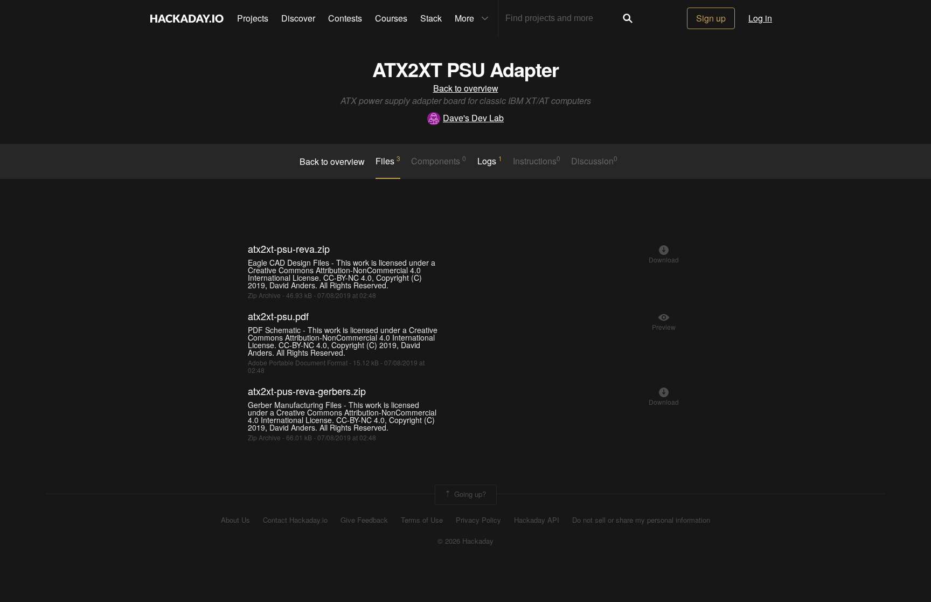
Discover (298, 18)
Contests (345, 18)
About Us (235, 520)
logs (489, 160)
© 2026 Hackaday (465, 541)
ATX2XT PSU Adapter (465, 69)
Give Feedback (364, 520)
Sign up (711, 18)
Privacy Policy (478, 520)
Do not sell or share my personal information (641, 520)
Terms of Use (422, 520)
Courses (391, 18)
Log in (760, 18)
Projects (252, 18)
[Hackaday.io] (187, 18)
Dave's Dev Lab (473, 118)
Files (388, 160)
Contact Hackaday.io (295, 520)
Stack (431, 18)
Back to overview (465, 88)
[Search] (627, 18)
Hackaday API (536, 520)
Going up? (469, 494)
